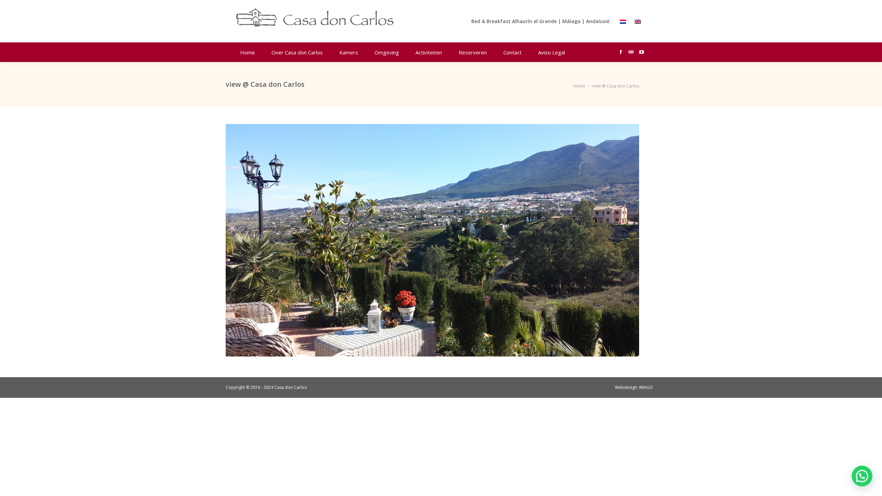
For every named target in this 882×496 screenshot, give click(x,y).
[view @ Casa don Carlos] (432, 240)
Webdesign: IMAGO (634, 387)
